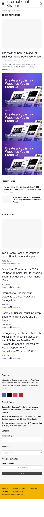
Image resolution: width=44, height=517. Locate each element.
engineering (16, 11)
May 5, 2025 (24, 61)
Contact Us (34, 489)
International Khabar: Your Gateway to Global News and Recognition (19, 296)
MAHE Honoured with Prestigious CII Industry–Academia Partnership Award (27, 199)
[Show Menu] (3, 3)
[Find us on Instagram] (15, 395)
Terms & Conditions (19, 489)
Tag (9, 11)
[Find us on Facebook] (4, 395)
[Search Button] (41, 3)
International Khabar (11, 61)
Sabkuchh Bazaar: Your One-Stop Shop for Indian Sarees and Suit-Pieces (21, 316)
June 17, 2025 (8, 192)
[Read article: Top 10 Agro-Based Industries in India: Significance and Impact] (22, 234)
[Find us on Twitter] (9, 395)
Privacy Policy (18, 491)
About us (5, 489)
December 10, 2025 (19, 205)
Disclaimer (5, 491)
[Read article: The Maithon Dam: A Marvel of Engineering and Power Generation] (22, 33)
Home (4, 11)
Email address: (8, 464)
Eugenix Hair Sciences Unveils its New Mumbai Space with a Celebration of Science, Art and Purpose (20, 409)
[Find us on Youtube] (21, 395)
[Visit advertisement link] (22, 90)
